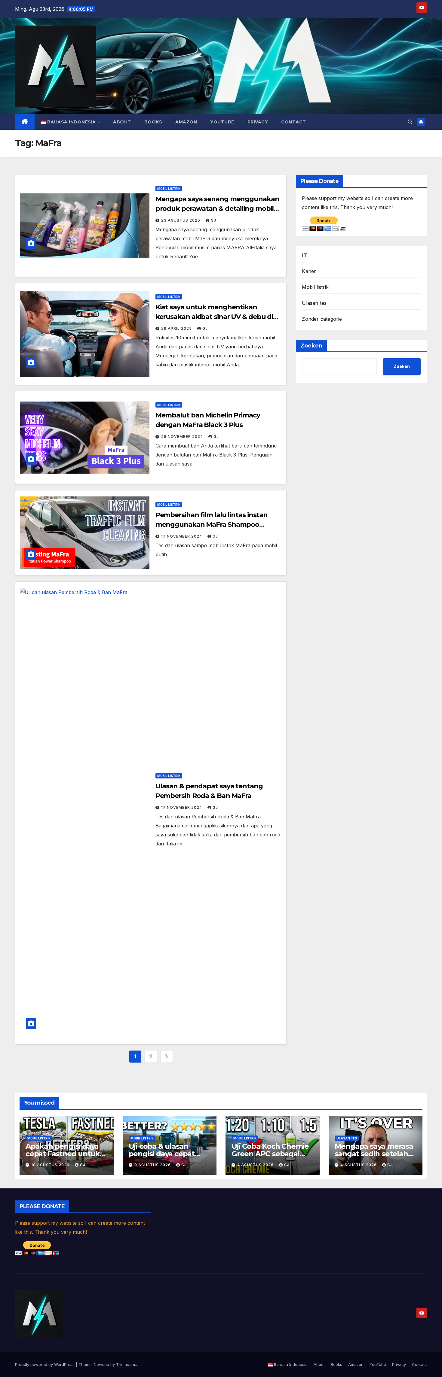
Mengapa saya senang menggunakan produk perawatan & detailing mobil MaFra (217, 208)
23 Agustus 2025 (181, 220)
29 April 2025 (177, 328)
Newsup (101, 1364)
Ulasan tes (314, 303)
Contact (293, 122)
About (122, 122)
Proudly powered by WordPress (45, 1364)
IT (304, 255)
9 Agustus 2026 (153, 1165)
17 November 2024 (182, 536)
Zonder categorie (322, 319)
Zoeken (311, 345)
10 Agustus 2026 (51, 1165)
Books (153, 122)
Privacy (257, 122)
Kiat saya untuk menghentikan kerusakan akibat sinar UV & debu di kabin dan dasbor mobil (214, 316)
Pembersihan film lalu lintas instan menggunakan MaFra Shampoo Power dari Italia (211, 524)
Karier (309, 271)
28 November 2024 (182, 436)
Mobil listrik (168, 188)
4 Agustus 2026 (256, 1165)
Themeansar (128, 1364)
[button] (410, 122)
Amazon (186, 122)
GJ (213, 220)
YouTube (222, 122)
